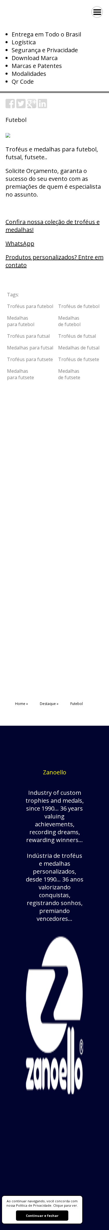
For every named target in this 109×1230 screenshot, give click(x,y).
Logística (24, 42)
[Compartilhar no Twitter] (21, 106)
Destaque (48, 703)
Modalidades (29, 74)
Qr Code (23, 81)
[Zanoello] (54, 1100)
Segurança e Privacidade (45, 50)
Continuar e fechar (42, 1215)
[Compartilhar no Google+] (31, 106)
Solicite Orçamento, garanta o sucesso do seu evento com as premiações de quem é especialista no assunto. (53, 182)
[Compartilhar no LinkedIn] (42, 106)
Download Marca (35, 58)
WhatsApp (20, 243)
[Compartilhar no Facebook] (10, 106)
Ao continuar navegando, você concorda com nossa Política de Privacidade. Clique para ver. (42, 1203)
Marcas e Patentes (37, 66)
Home (20, 703)
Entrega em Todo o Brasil (46, 34)
